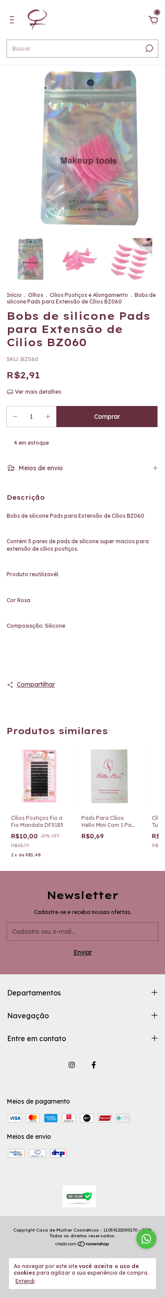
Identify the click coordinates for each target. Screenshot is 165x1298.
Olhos (35, 295)
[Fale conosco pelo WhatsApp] (146, 1239)
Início (14, 295)
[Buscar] (148, 48)
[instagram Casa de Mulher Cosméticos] (71, 1064)
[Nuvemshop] (82, 1245)
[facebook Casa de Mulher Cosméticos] (93, 1064)
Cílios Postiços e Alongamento (89, 295)
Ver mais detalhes (37, 391)
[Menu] (13, 21)
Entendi (25, 1281)
